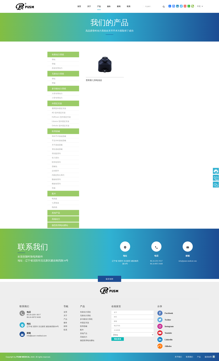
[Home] (109, 290)
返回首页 (208, 356)
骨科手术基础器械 (59, 136)
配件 (54, 193)
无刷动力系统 (58, 73)
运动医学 (55, 170)
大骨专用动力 (57, 93)
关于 (89, 6)
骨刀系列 (55, 157)
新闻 (119, 6)
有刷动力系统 (58, 54)
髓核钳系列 (56, 179)
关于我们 (178, 356)
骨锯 (53, 63)
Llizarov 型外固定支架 (60, 121)
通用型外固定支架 (59, 108)
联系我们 (189, 356)
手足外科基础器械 (59, 140)
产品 (99, 6)
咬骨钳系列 (56, 162)
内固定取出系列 (58, 175)
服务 (109, 6)
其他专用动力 (57, 68)
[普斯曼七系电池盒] (105, 64)
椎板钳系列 (56, 183)
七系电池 (55, 202)
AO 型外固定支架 (59, 112)
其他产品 (56, 212)
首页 (79, 6)
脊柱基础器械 (57, 149)
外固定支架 (57, 103)
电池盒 (54, 198)
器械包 (54, 166)
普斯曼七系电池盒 (94, 80)
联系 (128, 6)
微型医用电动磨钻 (60, 225)
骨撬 (53, 188)
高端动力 (56, 218)
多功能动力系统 (59, 88)
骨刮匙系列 (56, 153)
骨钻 (53, 59)
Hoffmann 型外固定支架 (61, 117)
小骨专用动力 (57, 97)
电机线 (54, 207)
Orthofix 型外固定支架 (60, 125)
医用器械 (56, 131)
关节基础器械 (57, 144)
